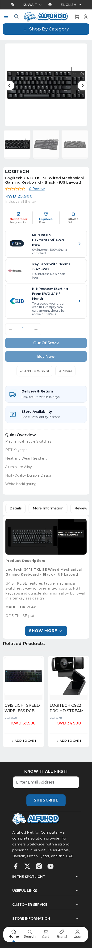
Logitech (17, 171)
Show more (43, 631)
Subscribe (46, 800)
